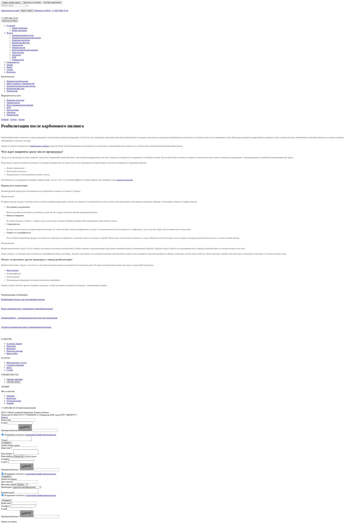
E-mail (4, 509)
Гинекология (18, 60)
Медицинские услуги (16, 362)
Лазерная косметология (22, 35)
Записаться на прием (32, 2)
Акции (10, 64)
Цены (9, 367)
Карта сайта (12, 353)
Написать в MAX (43, 10)
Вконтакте (11, 398)
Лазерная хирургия (21, 40)
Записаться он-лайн (10, 10)
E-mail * (4, 462)
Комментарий (7, 492)
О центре (11, 25)
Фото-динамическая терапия (20, 105)
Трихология (17, 45)
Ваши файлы (7, 456)
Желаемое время (8, 484)
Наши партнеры (19, 30)
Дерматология (18, 47)
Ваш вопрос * (7, 454)
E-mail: (4, 423)
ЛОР (14, 57)
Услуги (10, 33)
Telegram (11, 396)
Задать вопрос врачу (11, 2)
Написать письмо (15, 351)
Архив (21, 119)
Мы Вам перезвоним (52, 2)
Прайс (9, 67)
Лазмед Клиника (19, 28)
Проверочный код (9, 430)
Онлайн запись (14, 382)
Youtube (10, 403)
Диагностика (18, 52)
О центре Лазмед (14, 344)
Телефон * (6, 506)
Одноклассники (14, 401)
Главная (4, 119)
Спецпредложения (15, 365)
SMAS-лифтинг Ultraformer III (20, 83)
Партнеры (11, 346)
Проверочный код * (10, 469)
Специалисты (13, 62)
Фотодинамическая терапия (25, 50)
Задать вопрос (27, 11)
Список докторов (15, 379)
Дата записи (6, 482)
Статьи (10, 69)
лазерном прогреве (124, 180)
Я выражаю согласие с (30, 435)
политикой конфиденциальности (41, 435)
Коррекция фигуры (21, 43)
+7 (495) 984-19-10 (59, 10)
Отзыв (4, 440)
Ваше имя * (6, 448)
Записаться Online (9, 21)
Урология (16, 55)
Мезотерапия (12, 270)
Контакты (11, 72)
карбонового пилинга (39, 146)
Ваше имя (5, 420)
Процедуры (6, 487)
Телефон (5, 459)
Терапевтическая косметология (26, 38)
